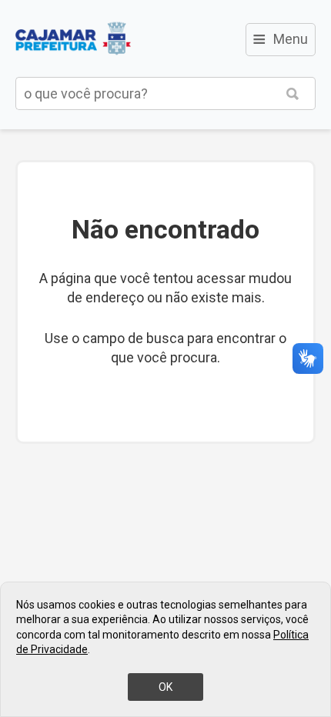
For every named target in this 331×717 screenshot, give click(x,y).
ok (165, 687)
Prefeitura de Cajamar (73, 38)
